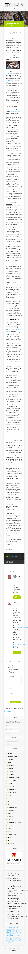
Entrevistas (10, 759)
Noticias (9, 795)
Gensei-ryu (11, 774)
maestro (8, 938)
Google (7, 562)
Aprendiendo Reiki (13, 807)
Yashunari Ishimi (10, 73)
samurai (7, 940)
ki (16, 937)
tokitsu (20, 941)
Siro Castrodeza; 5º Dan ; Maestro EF (17, 577)
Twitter (12, 562)
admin (15, 602)
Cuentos (11, 816)
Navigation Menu (15, 8)
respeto (15, 939)
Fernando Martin (10, 933)
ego (16, 931)
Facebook (10, 562)
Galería (9, 831)
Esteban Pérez (9, 80)
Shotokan (11, 768)
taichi (13, 941)
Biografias (9, 753)
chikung (16, 929)
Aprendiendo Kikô (13, 789)
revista (17, 939)
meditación (13, 938)
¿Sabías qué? (10, 843)
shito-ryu (17, 329)
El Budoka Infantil (11, 834)
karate (13, 935)
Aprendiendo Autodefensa (15, 822)
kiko (18, 937)
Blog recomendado (12, 792)
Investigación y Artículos (13, 756)
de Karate (13, 275)
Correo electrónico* (10, 729)
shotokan (8, 331)
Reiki (8, 804)
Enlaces (9, 828)
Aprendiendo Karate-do (14, 777)
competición (9, 930)
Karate (9, 762)
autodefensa (8, 929)
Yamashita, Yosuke (13, 918)
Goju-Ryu (11, 771)
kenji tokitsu (13, 937)
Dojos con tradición (12, 780)
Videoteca (9, 837)
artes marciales (14, 928)
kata (9, 937)
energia (11, 932)
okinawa (19, 938)
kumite (20, 937)
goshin (15, 933)
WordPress (14, 950)
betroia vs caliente (11, 878)
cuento (15, 930)
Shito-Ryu (11, 765)
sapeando (12, 940)
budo (12, 929)
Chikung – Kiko (11, 786)
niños (16, 938)
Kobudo (9, 798)
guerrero (18, 933)
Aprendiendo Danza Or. (13, 810)
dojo (14, 931)
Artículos (9, 825)
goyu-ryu (12, 329)
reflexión (11, 939)
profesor (8, 939)
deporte (11, 931)
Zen (8, 801)
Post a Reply (16, 597)
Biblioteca (9, 840)
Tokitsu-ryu (10, 783)
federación (16, 932)
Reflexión (9, 813)
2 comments (16, 34)
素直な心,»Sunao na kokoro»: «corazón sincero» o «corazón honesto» (14, 893)
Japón (8, 935)
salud (20, 939)
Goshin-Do (10, 819)
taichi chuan (16, 941)
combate (20, 929)
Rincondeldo (10, 32)
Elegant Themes (14, 948)
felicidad (19, 932)
